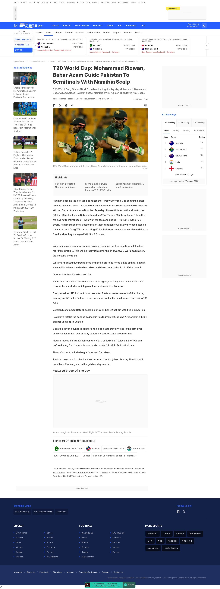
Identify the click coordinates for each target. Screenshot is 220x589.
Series (50, 533)
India (178, 162)
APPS (114, 2)
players (117, 32)
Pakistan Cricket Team (71, 448)
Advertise (17, 572)
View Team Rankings (184, 174)
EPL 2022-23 (119, 533)
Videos (68, 32)
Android (92, 476)
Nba (160, 540)
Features (51, 547)
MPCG (133, 2)
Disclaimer (57, 572)
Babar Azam (138, 448)
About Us (31, 572)
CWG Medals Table (43, 511)
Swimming (153, 548)
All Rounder (199, 130)
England (179, 168)
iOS (100, 476)
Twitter (105, 472)
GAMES (95, 2)
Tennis (110, 25)
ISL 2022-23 (87, 533)
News (49, 32)
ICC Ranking (52, 556)
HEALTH (80, 2)
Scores (39, 32)
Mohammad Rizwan (113, 448)
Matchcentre (88, 556)
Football (66, 25)
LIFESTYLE (70, 2)
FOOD (61, 2)
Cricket (55, 25)
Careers (105, 572)
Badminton (131, 25)
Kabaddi (172, 540)
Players (50, 552)
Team (166, 130)
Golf (119, 25)
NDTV (16, 2)
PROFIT (32, 2)
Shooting (187, 540)
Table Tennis (171, 548)
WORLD (24, 2)
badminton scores (122, 468)
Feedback (44, 572)
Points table (93, 32)
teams (106, 32)
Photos (58, 32)
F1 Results (137, 468)
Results (50, 537)
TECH (88, 2)
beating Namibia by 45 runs (68, 205)
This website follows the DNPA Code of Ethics (127, 578)
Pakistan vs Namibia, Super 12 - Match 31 (114, 455)
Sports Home (18, 61)
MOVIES (44, 2)
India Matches (22, 45)
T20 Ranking (199, 122)
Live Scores (21, 533)
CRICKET (53, 2)
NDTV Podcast (82, 25)
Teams (19, 552)
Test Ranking (169, 122)
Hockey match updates (102, 468)
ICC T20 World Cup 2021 (37, 61)
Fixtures (80, 32)
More (138, 32)
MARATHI (141, 2)
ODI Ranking (184, 122)
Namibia (96, 448)
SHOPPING (105, 2)
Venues (128, 32)
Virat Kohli (61, 511)
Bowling (186, 130)
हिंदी (38, 2)
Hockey (180, 533)
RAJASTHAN (123, 2)
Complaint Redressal (88, 572)
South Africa (181, 149)
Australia (179, 143)
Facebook (81, 472)
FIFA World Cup (22, 511)
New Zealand (181, 156)
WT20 (21, 32)
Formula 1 (97, 25)
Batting (176, 130)
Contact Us (118, 572)
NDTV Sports (59, 472)
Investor (70, 572)
